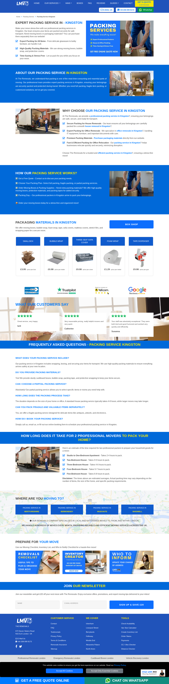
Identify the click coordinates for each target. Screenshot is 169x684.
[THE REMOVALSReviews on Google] (137, 290)
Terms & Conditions (58, 640)
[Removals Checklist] (37, 562)
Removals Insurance (59, 645)
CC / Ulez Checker (128, 645)
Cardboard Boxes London (102, 658)
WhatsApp (147, 10)
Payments (125, 640)
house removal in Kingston (97, 126)
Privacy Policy (120, 665)
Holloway (89, 636)
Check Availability (128, 624)
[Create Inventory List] (84, 562)
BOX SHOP (131, 224)
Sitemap (54, 649)
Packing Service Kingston (46, 17)
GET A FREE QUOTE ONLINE (44, 680)
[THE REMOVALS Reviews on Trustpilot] (67, 290)
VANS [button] (67, 3)
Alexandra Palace (93, 645)
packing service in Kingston (127, 143)
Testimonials (55, 632)
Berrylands (90, 632)
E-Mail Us (21, 639)
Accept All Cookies (64, 671)
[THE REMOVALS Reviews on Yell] (102, 290)
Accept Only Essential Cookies (104, 671)
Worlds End (90, 640)
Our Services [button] (52, 3)
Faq (90, 3)
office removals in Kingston (129, 131)
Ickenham (90, 624)
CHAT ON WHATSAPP (130, 680)
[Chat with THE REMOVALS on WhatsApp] (108, 680)
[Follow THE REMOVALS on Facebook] (16, 647)
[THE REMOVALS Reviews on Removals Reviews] (31, 290)
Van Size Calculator (128, 628)
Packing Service (28, 17)
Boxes (80, 3)
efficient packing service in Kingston (115, 153)
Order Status (126, 636)
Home (37, 3)
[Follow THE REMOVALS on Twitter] (20, 647)
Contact (128, 3)
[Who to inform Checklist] (131, 562)
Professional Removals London (31, 658)
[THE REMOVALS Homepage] (22, 3)
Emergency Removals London (67, 658)
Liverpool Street (92, 628)
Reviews (101, 3)
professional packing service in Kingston (109, 116)
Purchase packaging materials (108, 138)
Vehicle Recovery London (137, 658)
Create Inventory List (129, 632)
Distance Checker (128, 649)
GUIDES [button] (113, 3)
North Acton (90, 649)
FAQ (52, 628)
